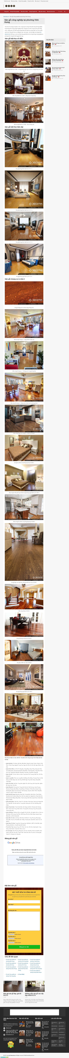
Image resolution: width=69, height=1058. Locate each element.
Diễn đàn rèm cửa (54, 1023)
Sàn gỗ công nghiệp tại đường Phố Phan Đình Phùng (23, 968)
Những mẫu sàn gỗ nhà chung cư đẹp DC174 (30, 1032)
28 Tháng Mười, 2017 (58, 54)
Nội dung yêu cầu (12, 910)
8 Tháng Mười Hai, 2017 (58, 70)
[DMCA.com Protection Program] (4, 1057)
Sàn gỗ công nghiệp (14, 11)
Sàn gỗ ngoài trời (33, 11)
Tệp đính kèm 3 (11, 940)
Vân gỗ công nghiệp (22, 1)
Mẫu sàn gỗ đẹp (14, 1)
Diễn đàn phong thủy (61, 1045)
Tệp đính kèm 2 (11, 936)
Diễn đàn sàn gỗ (61, 1023)
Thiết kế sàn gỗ (7, 1)
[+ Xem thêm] (21, 974)
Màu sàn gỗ (37, 1)
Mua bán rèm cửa (51, 11)
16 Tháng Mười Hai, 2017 (58, 78)
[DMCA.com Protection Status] (11, 1044)
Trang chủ (6, 11)
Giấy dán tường (42, 11)
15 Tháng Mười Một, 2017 (58, 62)
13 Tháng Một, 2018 (45, 1028)
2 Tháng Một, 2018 (45, 1039)
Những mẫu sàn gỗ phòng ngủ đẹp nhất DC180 (29, 1040)
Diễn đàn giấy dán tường (54, 1045)
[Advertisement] (41, 6)
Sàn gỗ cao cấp (54, 1032)
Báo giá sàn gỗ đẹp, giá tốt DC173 (12, 994)
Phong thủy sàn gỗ (44, 1)
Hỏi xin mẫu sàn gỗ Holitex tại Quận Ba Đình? (45, 1023)
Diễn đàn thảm (54, 1026)
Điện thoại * (11, 904)
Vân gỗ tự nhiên (30, 1)
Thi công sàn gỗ (54, 1035)
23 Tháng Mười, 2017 (58, 45)
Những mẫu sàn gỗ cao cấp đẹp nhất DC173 (34, 994)
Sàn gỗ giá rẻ (61, 1032)
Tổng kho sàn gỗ (61, 1038)
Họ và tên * (11, 899)
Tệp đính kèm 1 (11, 932)
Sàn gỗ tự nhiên (24, 11)
